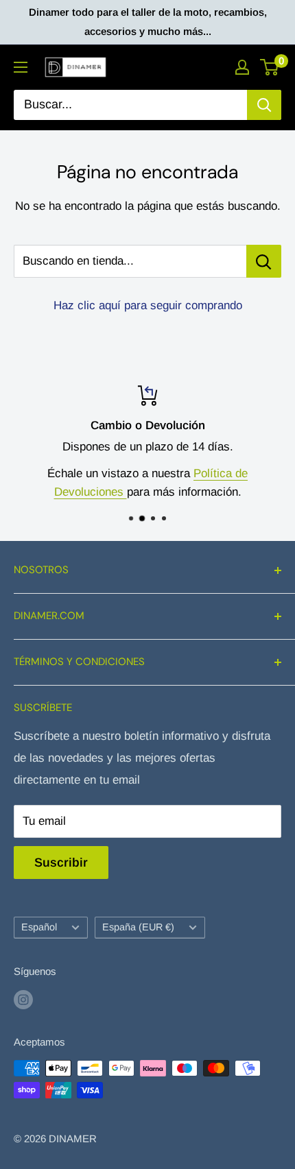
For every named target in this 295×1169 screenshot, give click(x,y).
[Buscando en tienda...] (263, 261)
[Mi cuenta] (242, 67)
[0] (270, 67)
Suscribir (61, 862)
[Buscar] (264, 105)
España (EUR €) (138, 926)
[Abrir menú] (20, 67)
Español (39, 926)
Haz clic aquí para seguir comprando (148, 305)
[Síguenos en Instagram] (23, 999)
